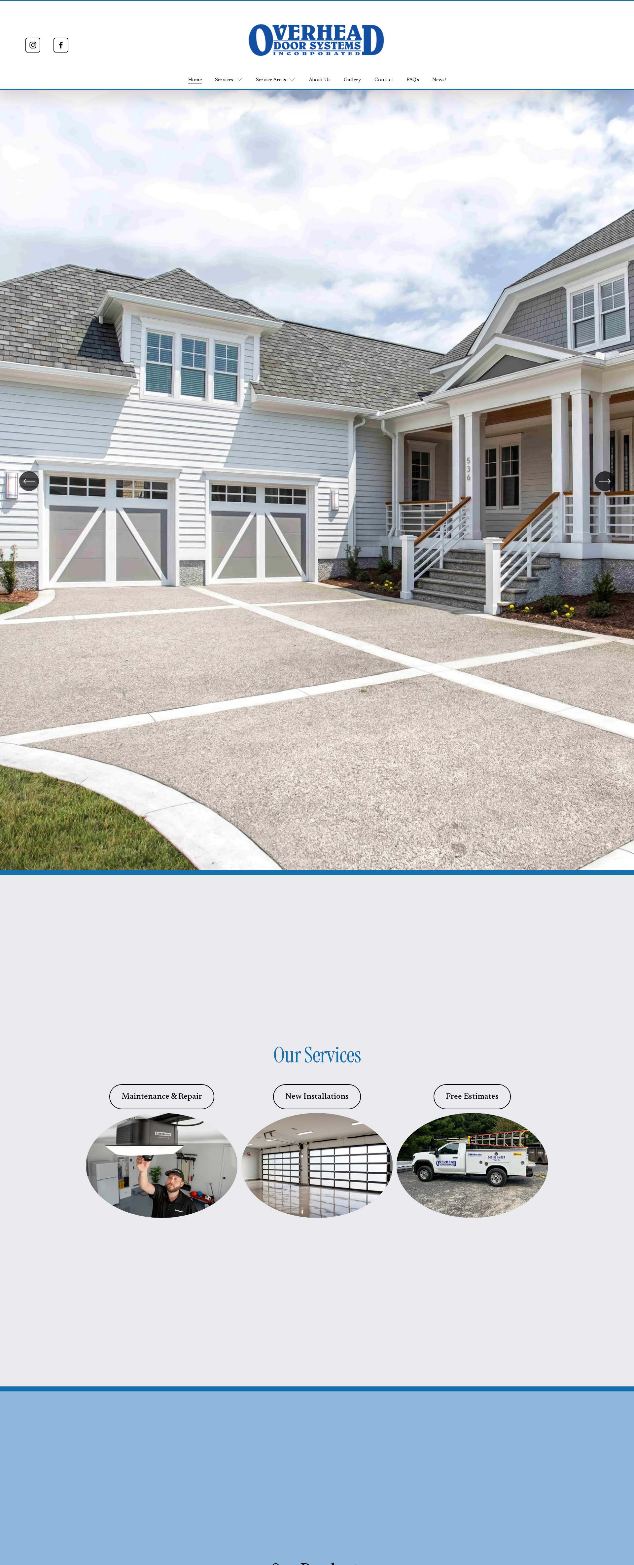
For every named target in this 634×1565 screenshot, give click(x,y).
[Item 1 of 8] (317, 481)
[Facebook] (60, 45)
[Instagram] (32, 45)
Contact (383, 80)
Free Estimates (472, 1097)
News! (439, 80)
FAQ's (412, 80)
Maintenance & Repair (162, 1097)
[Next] (605, 481)
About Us (320, 80)
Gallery (352, 80)
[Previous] (29, 481)
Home (195, 80)
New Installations (317, 1097)
